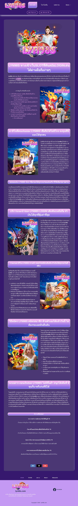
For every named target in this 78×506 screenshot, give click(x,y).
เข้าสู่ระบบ (33, 12)
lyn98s (18, 78)
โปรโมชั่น (44, 5)
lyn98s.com (20, 491)
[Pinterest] (45, 465)
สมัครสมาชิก (46, 12)
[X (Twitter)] (39, 465)
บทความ (56, 5)
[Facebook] (32, 465)
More (67, 5)
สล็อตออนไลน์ (55, 477)
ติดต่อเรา (46, 477)
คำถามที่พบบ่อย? (18, 118)
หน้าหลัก (32, 5)
